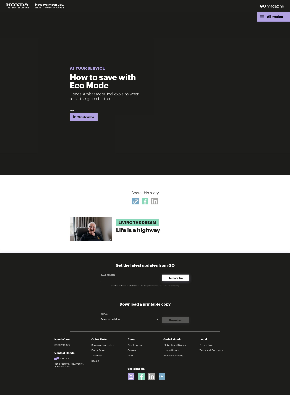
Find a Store (98, 350)
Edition (104, 314)
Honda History (171, 350)
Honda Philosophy (173, 355)
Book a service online (102, 344)
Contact (64, 358)
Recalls (95, 360)
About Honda (134, 344)
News (130, 355)
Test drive (96, 355)
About (131, 339)
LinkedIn (151, 376)
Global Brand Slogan (174, 344)
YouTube (162, 376)
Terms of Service (169, 286)
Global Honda (172, 339)
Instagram (131, 376)
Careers (131, 350)
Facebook (141, 376)
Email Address (108, 275)
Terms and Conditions (211, 350)
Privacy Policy (154, 286)
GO (272, 6)
